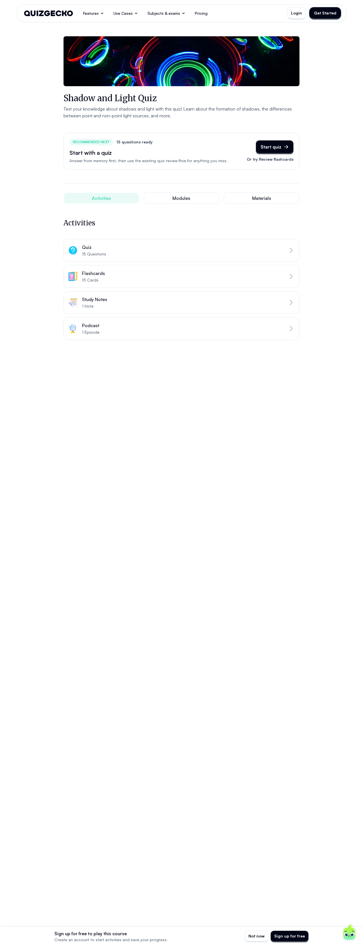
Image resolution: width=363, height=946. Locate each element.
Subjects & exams (163, 13)
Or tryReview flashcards (270, 159)
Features (91, 13)
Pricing (201, 13)
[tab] (101, 198)
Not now (256, 936)
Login (296, 12)
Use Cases (123, 13)
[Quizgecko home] (48, 13)
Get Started (325, 12)
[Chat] (349, 932)
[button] (181, 250)
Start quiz (271, 147)
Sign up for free (289, 936)
